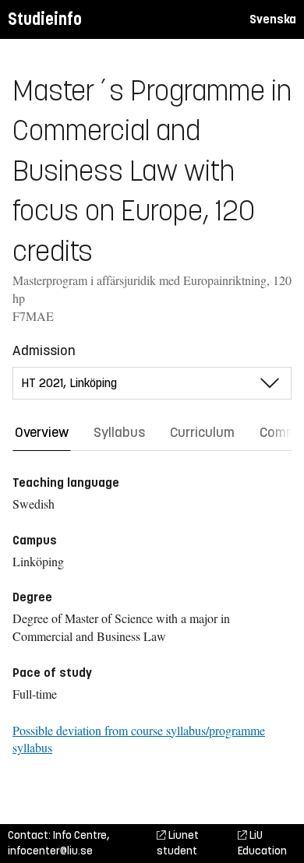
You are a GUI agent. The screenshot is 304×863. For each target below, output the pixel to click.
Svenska (272, 19)
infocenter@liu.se (50, 851)
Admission (44, 350)
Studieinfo (45, 19)
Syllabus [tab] (119, 432)
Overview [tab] (42, 432)
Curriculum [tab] (202, 432)
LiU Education (262, 843)
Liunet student (178, 843)
